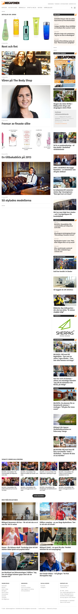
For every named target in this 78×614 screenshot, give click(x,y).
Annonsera (51, 4)
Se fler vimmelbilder (39, 495)
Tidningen (57, 4)
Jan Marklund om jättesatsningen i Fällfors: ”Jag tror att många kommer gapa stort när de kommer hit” (19, 574)
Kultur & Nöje (12, 7)
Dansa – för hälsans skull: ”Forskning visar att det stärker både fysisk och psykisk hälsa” (20, 548)
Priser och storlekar (26, 587)
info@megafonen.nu (68, 594)
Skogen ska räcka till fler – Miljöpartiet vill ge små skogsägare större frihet (63, 106)
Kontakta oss (72, 4)
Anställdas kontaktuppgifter (67, 595)
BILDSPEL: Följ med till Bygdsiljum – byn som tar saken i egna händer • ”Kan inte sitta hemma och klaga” (63, 357)
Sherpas (55, 608)
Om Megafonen (64, 4)
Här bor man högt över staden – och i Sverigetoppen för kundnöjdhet (64, 214)
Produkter (23, 585)
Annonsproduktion (25, 590)
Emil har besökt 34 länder (62, 271)
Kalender (4, 596)
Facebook (43, 585)
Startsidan (4, 585)
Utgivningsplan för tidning (27, 589)
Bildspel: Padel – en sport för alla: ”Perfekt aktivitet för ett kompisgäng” (55, 548)
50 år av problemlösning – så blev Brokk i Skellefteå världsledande (63, 147)
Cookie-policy (41, 608)
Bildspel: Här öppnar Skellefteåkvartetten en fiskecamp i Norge (62, 429)
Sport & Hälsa (31, 7)
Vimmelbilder (48, 7)
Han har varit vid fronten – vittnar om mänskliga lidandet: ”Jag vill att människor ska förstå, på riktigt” (64, 382)
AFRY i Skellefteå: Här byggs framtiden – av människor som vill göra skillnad (64, 170)
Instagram (43, 587)
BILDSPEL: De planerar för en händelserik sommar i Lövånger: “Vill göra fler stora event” (64, 406)
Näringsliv (22, 7)
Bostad (40, 7)
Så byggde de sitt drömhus (63, 290)
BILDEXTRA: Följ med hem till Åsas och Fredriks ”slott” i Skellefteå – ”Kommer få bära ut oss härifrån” (64, 453)
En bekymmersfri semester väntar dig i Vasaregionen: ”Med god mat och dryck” (63, 192)
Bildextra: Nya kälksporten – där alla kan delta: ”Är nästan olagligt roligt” (64, 310)
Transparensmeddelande (61, 123)
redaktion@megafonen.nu (69, 592)
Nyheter (4, 7)
